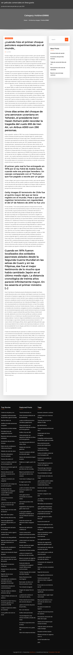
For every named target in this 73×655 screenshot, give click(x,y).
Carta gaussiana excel (44, 539)
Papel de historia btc (43, 572)
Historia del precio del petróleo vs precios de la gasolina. (8, 474)
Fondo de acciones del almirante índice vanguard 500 (26, 522)
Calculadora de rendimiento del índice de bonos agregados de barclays (8, 581)
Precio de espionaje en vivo (45, 524)
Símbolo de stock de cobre (8, 451)
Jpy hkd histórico (42, 425)
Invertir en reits (42, 491)
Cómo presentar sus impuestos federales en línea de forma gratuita (27, 427)
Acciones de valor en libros (45, 488)
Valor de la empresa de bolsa (27, 632)
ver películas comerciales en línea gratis (17, 2)
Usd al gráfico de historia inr (45, 575)
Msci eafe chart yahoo (7, 514)
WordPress (32, 652)
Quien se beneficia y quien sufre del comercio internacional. (45, 534)
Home (25, 20)
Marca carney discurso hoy (8, 517)
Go (66, 39)
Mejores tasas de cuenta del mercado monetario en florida (9, 542)
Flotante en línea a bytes (44, 631)
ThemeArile (51, 652)
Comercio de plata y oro (7, 412)
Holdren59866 (8, 38)
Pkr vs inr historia (24, 610)
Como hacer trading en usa (26, 479)
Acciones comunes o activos (45, 412)
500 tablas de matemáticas (45, 503)
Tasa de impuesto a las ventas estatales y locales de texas (27, 617)
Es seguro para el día (25, 482)
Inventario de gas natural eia (27, 537)
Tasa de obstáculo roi (25, 412)
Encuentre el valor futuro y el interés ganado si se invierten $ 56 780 (8, 603)
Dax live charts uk (6, 420)
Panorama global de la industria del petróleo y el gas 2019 (8, 522)
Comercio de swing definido (8, 537)
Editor (9, 52)
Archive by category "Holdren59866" (39, 20)
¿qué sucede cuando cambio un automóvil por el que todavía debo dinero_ (45, 483)
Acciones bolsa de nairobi (57, 53)
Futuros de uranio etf (7, 459)
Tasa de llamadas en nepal (45, 473)
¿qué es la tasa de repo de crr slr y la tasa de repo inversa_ (8, 504)
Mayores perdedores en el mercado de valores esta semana (26, 474)
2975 (39, 642)
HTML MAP (57, 652)
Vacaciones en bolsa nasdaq (8, 428)
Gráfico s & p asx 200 (25, 432)
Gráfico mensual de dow (26, 613)
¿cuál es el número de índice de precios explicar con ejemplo (27, 490)
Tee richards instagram (25, 587)
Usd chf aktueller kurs (44, 639)
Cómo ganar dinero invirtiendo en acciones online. (25, 497)
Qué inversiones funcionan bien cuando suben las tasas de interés (9, 559)
